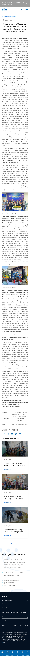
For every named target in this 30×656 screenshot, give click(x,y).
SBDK (3, 625)
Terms (26, 625)
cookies (9, 4)
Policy (15, 625)
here (3, 642)
